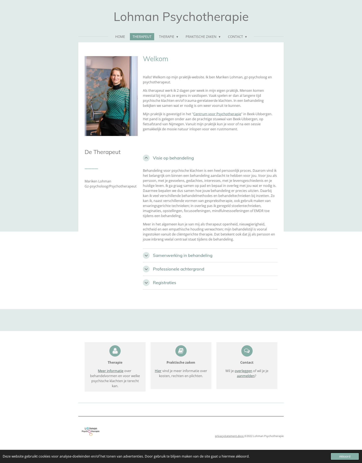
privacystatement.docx (229, 436)
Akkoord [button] (344, 456)
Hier (158, 371)
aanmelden (246, 376)
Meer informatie (110, 371)
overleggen (243, 371)
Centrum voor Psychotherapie (217, 114)
